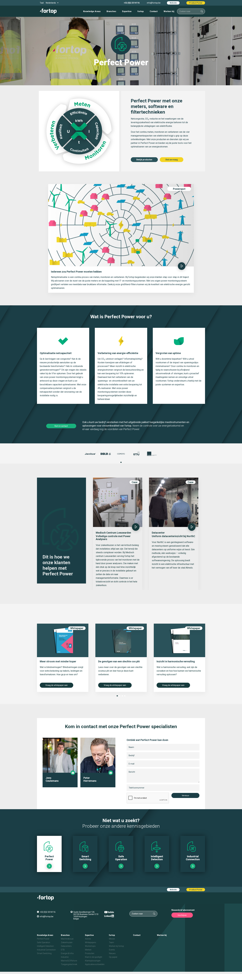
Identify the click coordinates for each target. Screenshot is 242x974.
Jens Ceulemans (52, 779)
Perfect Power (43, 939)
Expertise (127, 11)
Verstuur (185, 795)
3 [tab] (122, 695)
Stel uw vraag (171, 159)
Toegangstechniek (69, 964)
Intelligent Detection (45, 946)
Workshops (90, 946)
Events (112, 950)
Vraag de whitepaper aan (56, 685)
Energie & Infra (67, 953)
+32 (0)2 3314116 (131, 3)
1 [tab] (121, 462)
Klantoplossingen (93, 961)
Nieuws (112, 953)
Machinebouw (67, 939)
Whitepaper (76, 628)
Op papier (113, 957)
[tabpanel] (90, 453)
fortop (141, 11)
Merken (88, 950)
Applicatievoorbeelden (94, 964)
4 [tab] (124, 695)
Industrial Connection (46, 950)
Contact (154, 11)
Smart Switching (44, 953)
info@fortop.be (153, 3)
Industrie (64, 957)
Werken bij (169, 11)
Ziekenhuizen (66, 942)
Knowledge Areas (92, 11)
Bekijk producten (144, 159)
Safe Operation (43, 942)
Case (134, 482)
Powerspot (179, 188)
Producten (89, 953)
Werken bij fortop (116, 946)
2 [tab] (119, 695)
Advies (88, 939)
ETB (63, 950)
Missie (112, 939)
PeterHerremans (89, 779)
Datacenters (66, 946)
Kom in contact (61, 426)
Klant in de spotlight (93, 957)
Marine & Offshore (69, 961)
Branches (111, 11)
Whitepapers (90, 942)
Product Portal (195, 3)
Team (111, 942)
